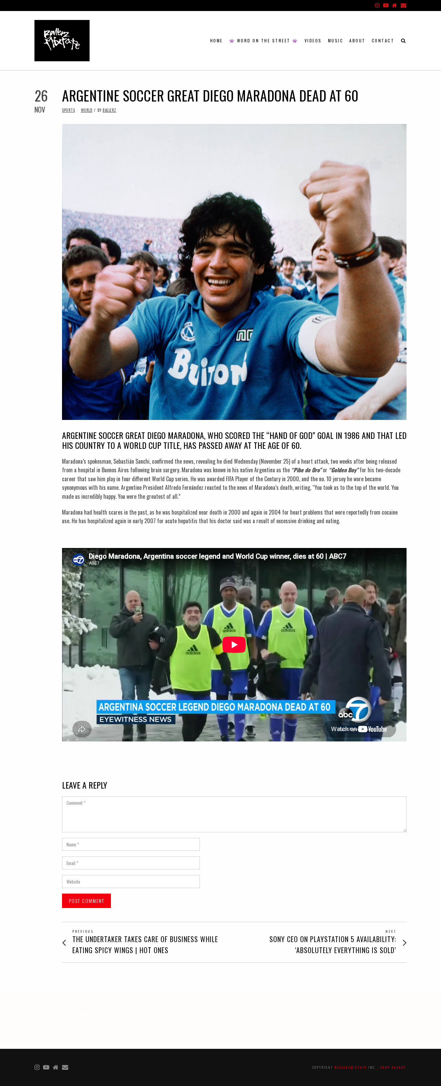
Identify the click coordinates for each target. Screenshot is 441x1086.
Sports (68, 110)
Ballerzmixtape (351, 1067)
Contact (383, 40)
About (357, 40)
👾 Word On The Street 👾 (263, 40)
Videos (313, 40)
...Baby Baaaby (391, 1067)
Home (216, 40)
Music (335, 40)
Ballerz (109, 110)
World (87, 110)
